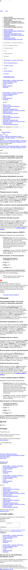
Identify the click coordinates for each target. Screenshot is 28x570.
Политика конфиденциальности (8, 454)
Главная (2, 136)
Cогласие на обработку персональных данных (12, 455)
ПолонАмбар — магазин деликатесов (13, 42)
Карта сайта (3, 458)
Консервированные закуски (13, 27)
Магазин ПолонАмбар (11, 136)
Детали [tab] (11, 294)
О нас (5, 50)
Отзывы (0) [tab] (16, 294)
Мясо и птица (8, 29)
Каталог (5, 102)
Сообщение (3, 527)
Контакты (6, 56)
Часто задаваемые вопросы (11, 45)
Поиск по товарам (5, 127)
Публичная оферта (5, 456)
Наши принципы (8, 53)
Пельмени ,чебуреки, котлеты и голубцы (14, 23)
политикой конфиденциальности (15, 531)
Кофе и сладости (9, 38)
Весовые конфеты (10, 137)
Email (1, 521)
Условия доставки (8, 48)
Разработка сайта (4, 511)
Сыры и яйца (8, 32)
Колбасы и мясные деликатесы (14, 18)
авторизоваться (4, 440)
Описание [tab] (5, 294)
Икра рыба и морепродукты (12, 33)
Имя (1, 520)
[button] (14, 12)
